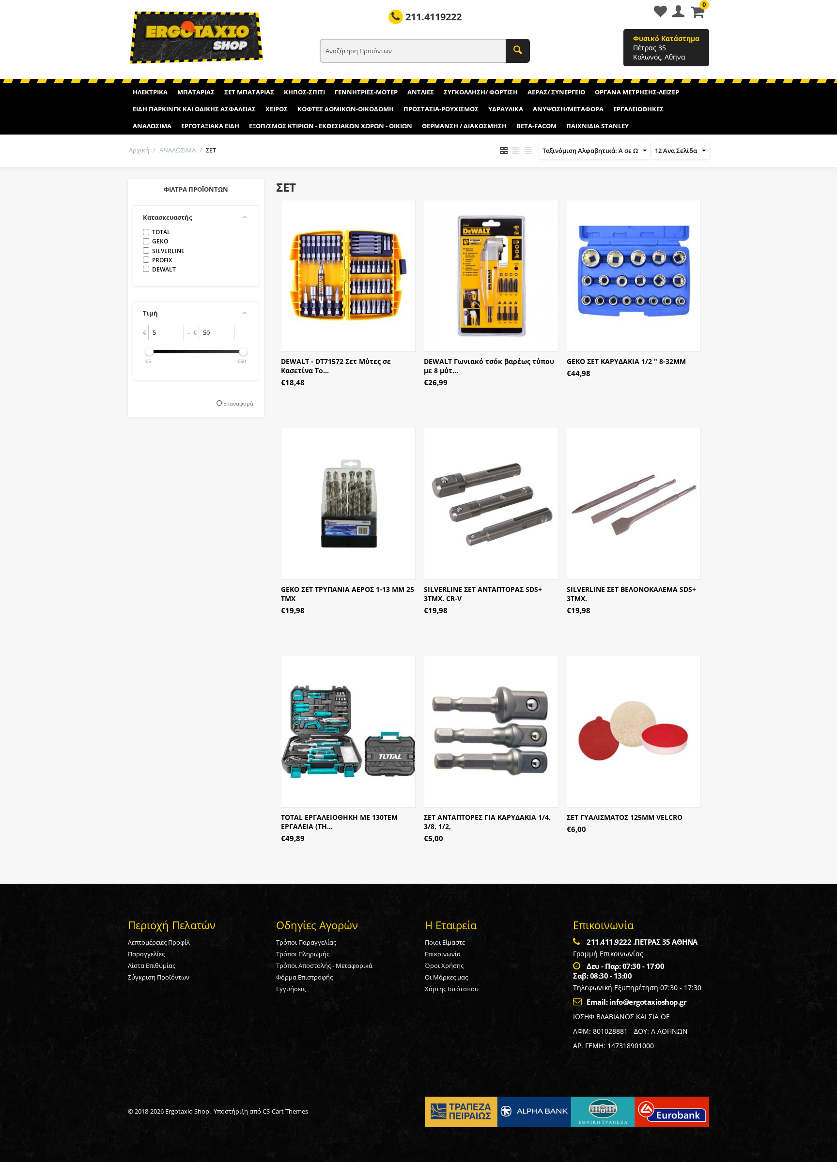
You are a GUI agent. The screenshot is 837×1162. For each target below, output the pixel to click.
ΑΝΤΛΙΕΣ (420, 92)
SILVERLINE (168, 251)
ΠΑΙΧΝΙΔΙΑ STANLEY (597, 125)
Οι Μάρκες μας (446, 977)
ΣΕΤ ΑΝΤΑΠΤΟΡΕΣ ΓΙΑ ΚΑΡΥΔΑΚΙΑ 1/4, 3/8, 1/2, (487, 822)
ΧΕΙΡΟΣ (276, 109)
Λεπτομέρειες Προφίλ (159, 942)
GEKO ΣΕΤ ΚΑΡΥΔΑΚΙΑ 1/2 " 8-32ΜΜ (626, 361)
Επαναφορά (238, 403)
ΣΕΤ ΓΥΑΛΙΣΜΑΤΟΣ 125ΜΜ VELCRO (624, 817)
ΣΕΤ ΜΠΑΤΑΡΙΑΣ (249, 92)
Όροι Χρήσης (444, 965)
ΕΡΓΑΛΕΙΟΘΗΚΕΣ (638, 109)
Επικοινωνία (443, 954)
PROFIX (162, 260)
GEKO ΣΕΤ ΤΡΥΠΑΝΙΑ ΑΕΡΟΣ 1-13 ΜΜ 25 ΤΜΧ (347, 594)
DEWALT (164, 269)
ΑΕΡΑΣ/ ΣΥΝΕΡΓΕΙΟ (556, 92)
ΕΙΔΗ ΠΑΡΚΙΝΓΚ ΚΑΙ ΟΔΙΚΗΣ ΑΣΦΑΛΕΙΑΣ (194, 109)
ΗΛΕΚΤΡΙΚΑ (150, 92)
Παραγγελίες (146, 954)
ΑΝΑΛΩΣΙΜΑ (152, 125)
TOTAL (161, 232)
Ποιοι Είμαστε (445, 942)
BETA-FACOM (536, 125)
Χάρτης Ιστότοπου (452, 988)
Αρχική (139, 150)
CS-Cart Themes (285, 1111)
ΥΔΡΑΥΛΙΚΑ (505, 109)
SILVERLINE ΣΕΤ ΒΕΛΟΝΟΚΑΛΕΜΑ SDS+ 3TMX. (631, 594)
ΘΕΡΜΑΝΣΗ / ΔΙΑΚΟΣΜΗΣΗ (464, 125)
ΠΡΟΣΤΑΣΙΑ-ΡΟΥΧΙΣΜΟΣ (441, 109)
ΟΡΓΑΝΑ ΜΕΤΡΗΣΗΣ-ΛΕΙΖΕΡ (637, 92)
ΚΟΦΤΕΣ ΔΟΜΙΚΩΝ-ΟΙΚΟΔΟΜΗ (345, 109)
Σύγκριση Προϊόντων (158, 977)
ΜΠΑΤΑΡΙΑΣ (196, 92)
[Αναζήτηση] (518, 51)
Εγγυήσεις (291, 988)
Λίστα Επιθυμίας (151, 965)
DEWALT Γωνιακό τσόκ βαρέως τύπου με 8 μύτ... (489, 366)
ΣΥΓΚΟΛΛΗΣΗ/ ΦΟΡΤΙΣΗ (481, 92)
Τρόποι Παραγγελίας (306, 942)
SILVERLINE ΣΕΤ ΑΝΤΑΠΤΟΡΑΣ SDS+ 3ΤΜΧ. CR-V (483, 594)
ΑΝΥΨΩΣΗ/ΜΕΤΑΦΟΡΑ (568, 109)
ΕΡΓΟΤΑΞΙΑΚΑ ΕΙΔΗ (210, 125)
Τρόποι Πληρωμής (302, 954)
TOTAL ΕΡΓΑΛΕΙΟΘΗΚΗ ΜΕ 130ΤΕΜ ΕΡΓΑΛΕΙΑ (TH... (339, 822)
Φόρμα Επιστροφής (304, 977)
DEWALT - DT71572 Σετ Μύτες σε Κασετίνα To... (336, 366)
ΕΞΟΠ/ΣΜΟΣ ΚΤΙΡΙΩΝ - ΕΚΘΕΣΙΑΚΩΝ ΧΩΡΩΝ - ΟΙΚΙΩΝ (330, 125)
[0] (697, 14)
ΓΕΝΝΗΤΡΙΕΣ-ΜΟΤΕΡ (366, 92)
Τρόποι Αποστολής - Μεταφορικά (324, 965)
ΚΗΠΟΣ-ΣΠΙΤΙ (304, 92)
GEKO (160, 241)
